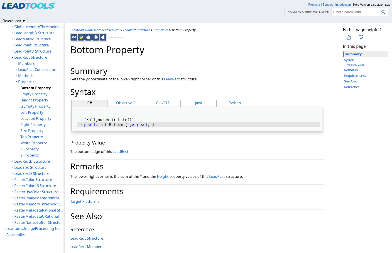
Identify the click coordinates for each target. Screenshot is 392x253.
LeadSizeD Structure (31, 173)
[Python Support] (81, 37)
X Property (29, 149)
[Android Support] (95, 37)
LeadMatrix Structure (32, 38)
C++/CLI (162, 102)
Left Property (31, 112)
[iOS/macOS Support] (103, 37)
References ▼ (14, 20)
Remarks (351, 69)
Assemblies (16, 234)
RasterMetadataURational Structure (39, 216)
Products (314, 4)
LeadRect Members (86, 246)
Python (235, 102)
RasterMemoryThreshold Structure (39, 204)
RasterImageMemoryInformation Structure (39, 197)
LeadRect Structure (136, 30)
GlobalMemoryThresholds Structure (39, 26)
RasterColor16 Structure (35, 185)
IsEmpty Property (35, 106)
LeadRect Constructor (37, 69)
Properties (161, 30)
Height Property (34, 100)
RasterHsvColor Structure (36, 191)
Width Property (33, 142)
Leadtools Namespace (85, 30)
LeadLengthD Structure (34, 32)
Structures (112, 30)
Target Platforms (84, 201)
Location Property (35, 118)
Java (198, 102)
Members (26, 63)
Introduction (343, 4)
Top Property (31, 136)
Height (163, 176)
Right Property (33, 124)
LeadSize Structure (30, 167)
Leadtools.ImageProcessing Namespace (35, 228)
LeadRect (172, 79)
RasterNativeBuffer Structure (39, 222)
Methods (26, 75)
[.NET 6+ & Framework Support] (74, 37)
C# (89, 102)
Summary (353, 54)
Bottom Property (35, 87)
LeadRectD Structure (32, 161)
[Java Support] (88, 37)
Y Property (29, 155)
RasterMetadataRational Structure (39, 210)
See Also (350, 81)
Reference (352, 86)
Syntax (349, 59)
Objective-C (126, 102)
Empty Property (33, 94)
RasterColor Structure (33, 179)
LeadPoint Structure (31, 45)
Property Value (355, 64)
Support (328, 4)
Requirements (355, 75)
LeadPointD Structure (32, 51)
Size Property (31, 130)
